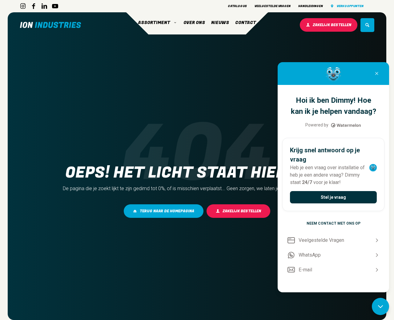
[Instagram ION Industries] (23, 6)
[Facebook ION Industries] (33, 6)
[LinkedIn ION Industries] (44, 6)
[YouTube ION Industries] (55, 6)
